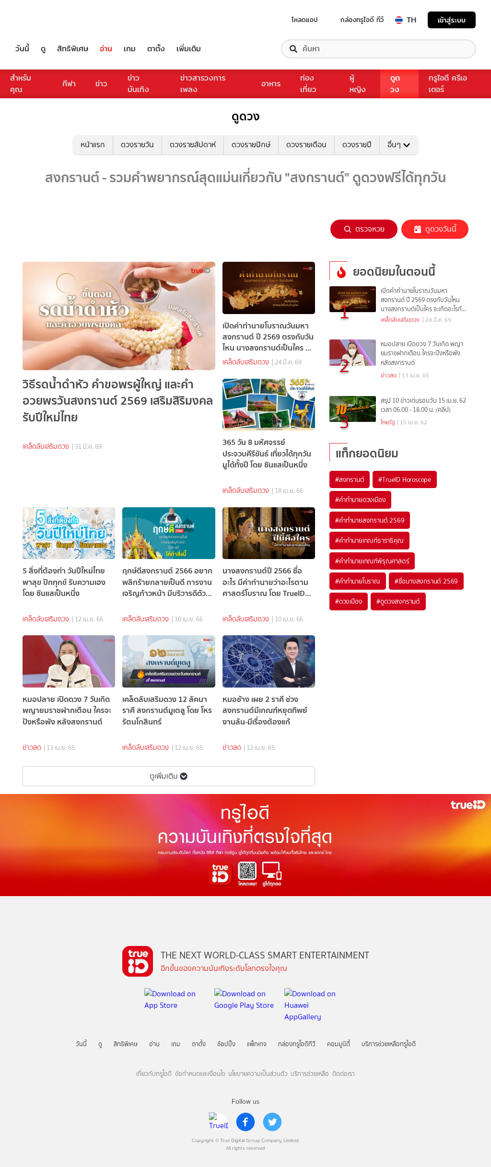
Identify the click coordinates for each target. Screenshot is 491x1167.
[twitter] (272, 1122)
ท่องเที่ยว (308, 83)
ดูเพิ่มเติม (164, 776)
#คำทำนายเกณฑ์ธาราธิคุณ (369, 540)
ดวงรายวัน (137, 144)
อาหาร (271, 84)
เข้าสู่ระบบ (452, 19)
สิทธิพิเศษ (72, 49)
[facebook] (245, 1122)
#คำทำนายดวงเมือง (360, 499)
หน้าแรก (93, 144)
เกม (130, 49)
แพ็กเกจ (257, 1044)
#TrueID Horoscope (404, 479)
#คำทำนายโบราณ (357, 581)
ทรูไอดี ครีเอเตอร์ (448, 83)
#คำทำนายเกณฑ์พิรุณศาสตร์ (372, 561)
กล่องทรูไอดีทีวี (297, 1044)
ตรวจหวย (370, 228)
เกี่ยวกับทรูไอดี (154, 1073)
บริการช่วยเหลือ (310, 1073)
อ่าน (106, 49)
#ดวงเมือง (348, 601)
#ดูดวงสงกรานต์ (398, 601)
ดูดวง (395, 83)
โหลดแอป (305, 19)
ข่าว (101, 84)
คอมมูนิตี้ (338, 1044)
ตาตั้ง (156, 49)
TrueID (44, 20)
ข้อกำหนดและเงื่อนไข (200, 1073)
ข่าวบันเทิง (138, 83)
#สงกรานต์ (349, 479)
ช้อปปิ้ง (226, 1044)
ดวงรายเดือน (306, 144)
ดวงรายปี (357, 144)
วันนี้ (22, 49)
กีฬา (69, 84)
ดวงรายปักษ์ (251, 144)
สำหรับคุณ (20, 83)
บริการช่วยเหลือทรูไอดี (389, 1044)
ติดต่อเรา (343, 1073)
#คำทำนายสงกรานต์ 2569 (369, 520)
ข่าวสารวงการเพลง (202, 83)
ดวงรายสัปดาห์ (193, 144)
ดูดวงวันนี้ (440, 228)
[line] (218, 1122)
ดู (43, 49)
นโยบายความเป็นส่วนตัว (258, 1073)
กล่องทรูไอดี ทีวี (362, 19)
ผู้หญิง (358, 83)
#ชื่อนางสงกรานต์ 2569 (426, 581)
